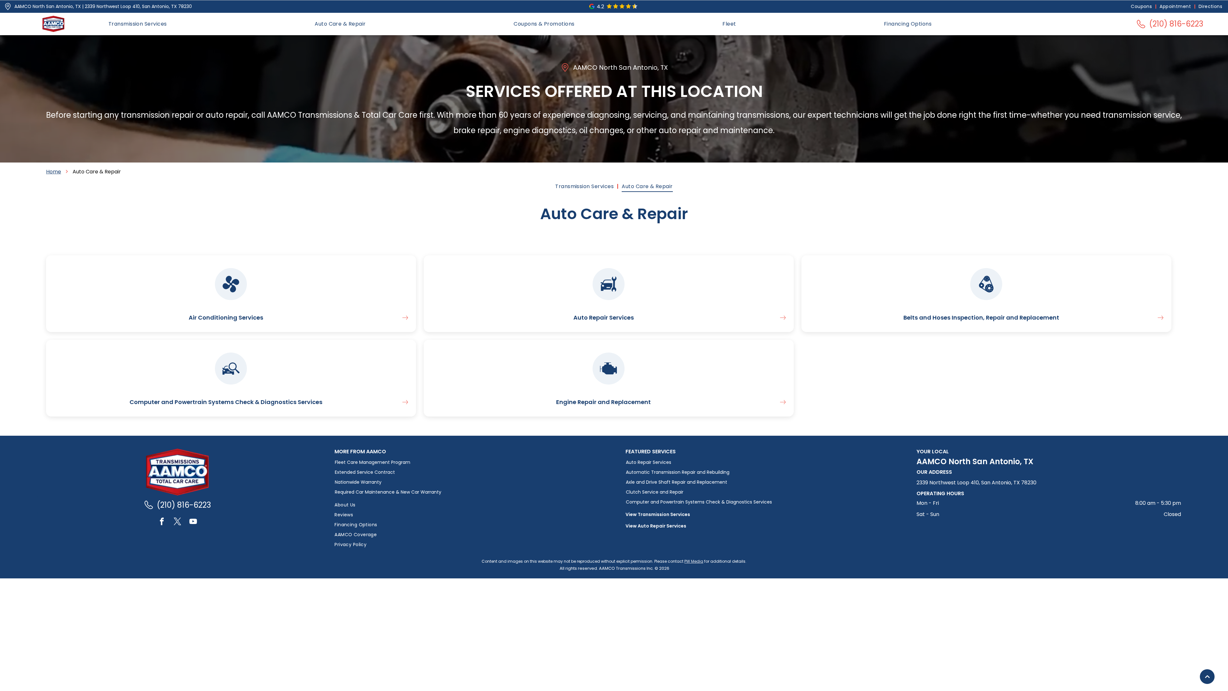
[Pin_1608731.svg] (8, 7)
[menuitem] (1142, 7)
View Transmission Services (658, 514)
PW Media (693, 561)
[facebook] (162, 522)
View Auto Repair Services (656, 526)
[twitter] (177, 522)
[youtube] (193, 522)
